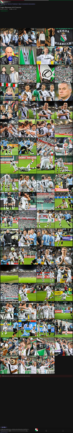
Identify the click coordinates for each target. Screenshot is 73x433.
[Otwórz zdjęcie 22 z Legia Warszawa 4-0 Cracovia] (27, 128)
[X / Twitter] (1, 427)
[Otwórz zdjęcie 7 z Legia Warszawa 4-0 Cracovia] (46, 55)
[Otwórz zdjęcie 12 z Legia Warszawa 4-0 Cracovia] (64, 74)
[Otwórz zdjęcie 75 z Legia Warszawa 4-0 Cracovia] (46, 365)
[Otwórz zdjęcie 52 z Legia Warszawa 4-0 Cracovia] (64, 256)
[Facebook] (0, 427)
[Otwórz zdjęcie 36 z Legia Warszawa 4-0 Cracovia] (64, 183)
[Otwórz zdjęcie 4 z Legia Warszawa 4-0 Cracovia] (64, 37)
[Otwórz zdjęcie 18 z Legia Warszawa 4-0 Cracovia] (27, 110)
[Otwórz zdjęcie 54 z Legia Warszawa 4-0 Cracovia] (27, 274)
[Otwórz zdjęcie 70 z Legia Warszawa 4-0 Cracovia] (27, 346)
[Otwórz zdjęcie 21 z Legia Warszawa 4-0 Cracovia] (9, 128)
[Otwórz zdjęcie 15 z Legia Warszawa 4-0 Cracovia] (46, 92)
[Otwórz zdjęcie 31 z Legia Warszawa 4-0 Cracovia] (46, 165)
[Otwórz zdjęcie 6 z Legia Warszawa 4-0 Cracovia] (27, 55)
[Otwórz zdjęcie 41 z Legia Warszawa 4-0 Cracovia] (9, 219)
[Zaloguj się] (0, 6)
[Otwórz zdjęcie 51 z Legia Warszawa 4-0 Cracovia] (46, 256)
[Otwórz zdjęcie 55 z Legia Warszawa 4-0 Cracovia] (46, 274)
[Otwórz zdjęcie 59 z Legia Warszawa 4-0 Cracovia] (46, 292)
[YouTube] (2, 427)
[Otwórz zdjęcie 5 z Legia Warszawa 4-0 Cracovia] (9, 55)
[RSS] (6, 427)
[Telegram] (4, 427)
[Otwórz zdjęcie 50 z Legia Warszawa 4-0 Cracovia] (27, 256)
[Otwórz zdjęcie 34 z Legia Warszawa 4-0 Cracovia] (27, 183)
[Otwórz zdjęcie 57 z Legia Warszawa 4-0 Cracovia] (9, 292)
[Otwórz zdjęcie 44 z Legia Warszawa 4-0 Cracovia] (64, 219)
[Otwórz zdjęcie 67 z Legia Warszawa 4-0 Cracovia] (46, 328)
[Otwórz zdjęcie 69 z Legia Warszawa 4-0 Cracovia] (9, 346)
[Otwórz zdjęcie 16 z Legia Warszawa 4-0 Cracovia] (64, 92)
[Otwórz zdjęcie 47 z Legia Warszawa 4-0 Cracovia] (46, 237)
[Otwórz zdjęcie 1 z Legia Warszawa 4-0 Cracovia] (9, 37)
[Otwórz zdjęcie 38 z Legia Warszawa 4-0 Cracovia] (27, 201)
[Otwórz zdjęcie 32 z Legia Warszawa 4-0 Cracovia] (64, 165)
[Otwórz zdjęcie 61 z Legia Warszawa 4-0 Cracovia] (9, 310)
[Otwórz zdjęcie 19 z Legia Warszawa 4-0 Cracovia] (46, 110)
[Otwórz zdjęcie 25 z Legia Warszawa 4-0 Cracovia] (9, 146)
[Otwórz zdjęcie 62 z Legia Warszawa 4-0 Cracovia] (27, 310)
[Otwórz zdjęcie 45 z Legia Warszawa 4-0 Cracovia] (9, 237)
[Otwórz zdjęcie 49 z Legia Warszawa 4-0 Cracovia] (9, 256)
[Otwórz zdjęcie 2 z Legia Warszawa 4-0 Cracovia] (27, 37)
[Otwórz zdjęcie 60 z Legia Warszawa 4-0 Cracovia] (64, 292)
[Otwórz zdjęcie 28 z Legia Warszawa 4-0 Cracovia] (64, 146)
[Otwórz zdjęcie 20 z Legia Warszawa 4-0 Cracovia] (64, 110)
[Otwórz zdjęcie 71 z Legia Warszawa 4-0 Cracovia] (46, 346)
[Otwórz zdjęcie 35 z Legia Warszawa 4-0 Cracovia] (46, 183)
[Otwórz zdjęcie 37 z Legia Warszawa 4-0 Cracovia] (9, 201)
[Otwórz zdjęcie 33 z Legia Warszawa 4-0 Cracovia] (9, 183)
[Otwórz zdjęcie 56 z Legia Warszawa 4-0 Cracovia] (64, 274)
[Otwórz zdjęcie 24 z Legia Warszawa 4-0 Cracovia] (64, 128)
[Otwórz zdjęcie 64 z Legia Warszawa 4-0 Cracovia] (64, 310)
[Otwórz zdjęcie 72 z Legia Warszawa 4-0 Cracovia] (64, 346)
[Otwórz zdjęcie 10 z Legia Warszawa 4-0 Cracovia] (27, 74)
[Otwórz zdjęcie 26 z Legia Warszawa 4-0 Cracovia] (27, 146)
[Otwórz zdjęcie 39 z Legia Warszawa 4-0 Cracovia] (46, 201)
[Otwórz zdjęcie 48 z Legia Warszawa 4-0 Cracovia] (64, 237)
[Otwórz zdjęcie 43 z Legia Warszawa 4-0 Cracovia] (46, 219)
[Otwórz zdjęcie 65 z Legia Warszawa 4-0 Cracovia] (9, 328)
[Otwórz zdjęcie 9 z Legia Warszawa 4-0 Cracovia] (9, 74)
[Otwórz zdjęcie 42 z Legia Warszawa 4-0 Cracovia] (27, 219)
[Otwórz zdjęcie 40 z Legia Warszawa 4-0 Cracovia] (64, 201)
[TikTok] (5, 427)
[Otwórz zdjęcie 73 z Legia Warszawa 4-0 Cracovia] (9, 365)
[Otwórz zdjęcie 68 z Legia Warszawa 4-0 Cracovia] (64, 328)
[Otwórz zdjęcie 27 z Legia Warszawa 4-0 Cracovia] (46, 146)
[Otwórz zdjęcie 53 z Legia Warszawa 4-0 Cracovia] (9, 274)
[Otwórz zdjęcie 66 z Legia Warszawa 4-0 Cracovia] (27, 328)
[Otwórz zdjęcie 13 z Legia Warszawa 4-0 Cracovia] (9, 92)
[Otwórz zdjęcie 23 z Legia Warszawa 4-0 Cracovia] (46, 128)
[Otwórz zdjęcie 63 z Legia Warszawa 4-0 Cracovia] (46, 310)
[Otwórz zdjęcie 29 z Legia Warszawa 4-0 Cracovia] (9, 165)
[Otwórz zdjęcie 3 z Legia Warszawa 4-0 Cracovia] (46, 37)
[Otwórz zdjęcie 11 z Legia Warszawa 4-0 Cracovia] (46, 74)
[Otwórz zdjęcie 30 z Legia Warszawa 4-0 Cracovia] (27, 165)
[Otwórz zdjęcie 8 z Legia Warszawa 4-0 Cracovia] (64, 55)
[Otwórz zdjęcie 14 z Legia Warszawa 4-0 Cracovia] (27, 92)
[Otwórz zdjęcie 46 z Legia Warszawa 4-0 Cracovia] (27, 237)
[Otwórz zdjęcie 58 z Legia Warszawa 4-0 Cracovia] (27, 292)
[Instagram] (3, 427)
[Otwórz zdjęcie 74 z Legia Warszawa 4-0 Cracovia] (27, 365)
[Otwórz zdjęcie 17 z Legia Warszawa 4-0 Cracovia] (9, 110)
